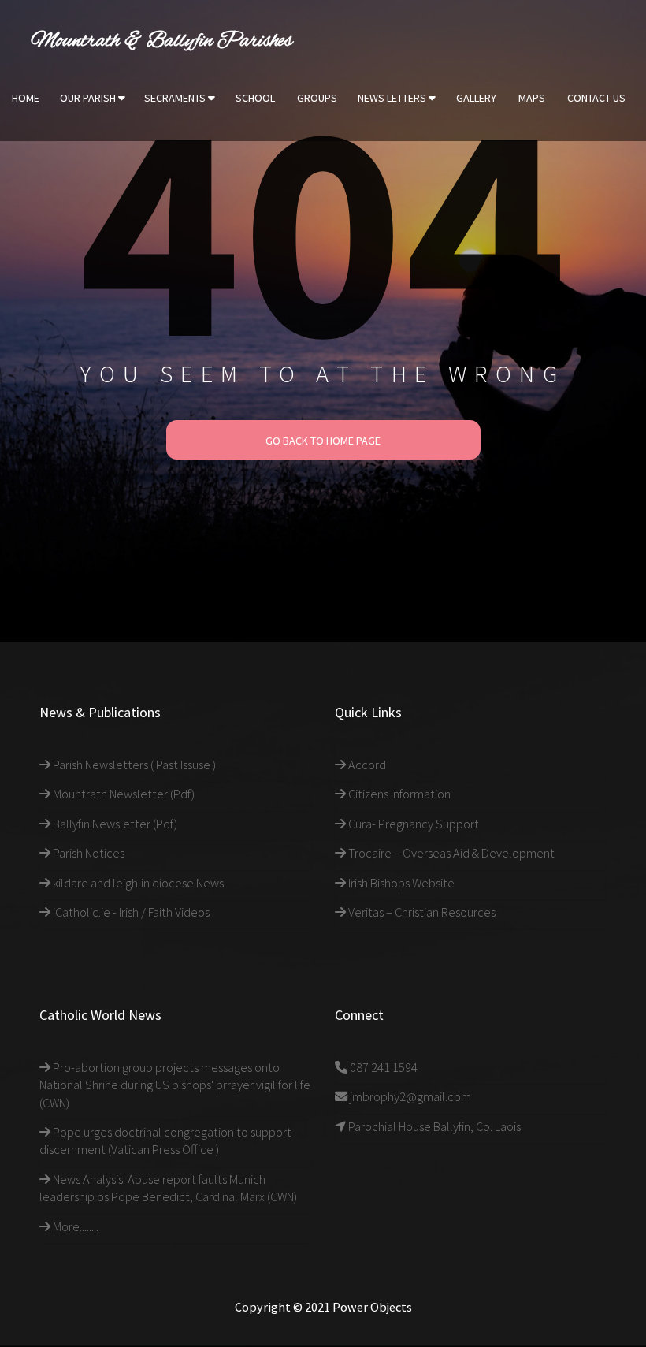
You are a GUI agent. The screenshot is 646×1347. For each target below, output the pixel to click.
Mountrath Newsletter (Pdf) (122, 794)
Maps (531, 98)
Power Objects (372, 1307)
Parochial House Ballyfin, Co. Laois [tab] (433, 1126)
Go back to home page (323, 440)
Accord (366, 764)
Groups (317, 98)
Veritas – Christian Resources (421, 912)
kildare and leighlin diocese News (137, 883)
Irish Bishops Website (400, 883)
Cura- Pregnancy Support (412, 824)
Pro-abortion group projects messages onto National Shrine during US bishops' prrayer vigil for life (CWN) (174, 1085)
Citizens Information (398, 794)
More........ (74, 1226)
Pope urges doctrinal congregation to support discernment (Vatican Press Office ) (165, 1140)
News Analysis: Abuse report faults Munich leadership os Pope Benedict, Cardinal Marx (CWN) (168, 1187)
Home (25, 98)
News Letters (393, 98)
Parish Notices (87, 853)
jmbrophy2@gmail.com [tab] (409, 1096)
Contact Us (596, 98)
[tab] (175, 764)
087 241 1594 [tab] (382, 1067)
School (255, 98)
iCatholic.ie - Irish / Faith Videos (130, 912)
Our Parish (89, 98)
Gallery (476, 98)
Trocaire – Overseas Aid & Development (450, 853)
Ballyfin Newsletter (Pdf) (113, 824)
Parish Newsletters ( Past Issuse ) (133, 764)
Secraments (176, 98)
